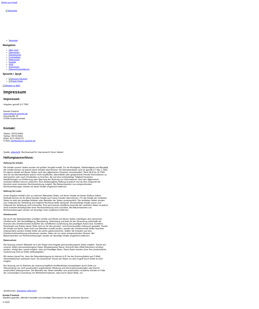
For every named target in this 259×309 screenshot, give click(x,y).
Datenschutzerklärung (19, 69)
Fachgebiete (15, 57)
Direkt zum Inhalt (9, 2)
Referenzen (14, 59)
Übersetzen (14, 52)
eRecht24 (15, 152)
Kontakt (12, 62)
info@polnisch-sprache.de (23, 141)
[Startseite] (11, 10)
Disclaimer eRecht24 (26, 291)
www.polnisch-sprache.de (15, 113)
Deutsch (23, 79)
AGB (11, 64)
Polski (20, 81)
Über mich (13, 50)
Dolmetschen (15, 55)
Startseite (13, 40)
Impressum (14, 67)
